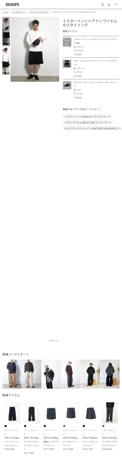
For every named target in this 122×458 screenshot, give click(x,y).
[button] (116, 4)
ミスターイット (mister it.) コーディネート (87, 116)
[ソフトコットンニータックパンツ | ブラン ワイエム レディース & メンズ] (12, 413)
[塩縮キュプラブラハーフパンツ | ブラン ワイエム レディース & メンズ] (51, 413)
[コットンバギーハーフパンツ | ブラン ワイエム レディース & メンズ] (90, 413)
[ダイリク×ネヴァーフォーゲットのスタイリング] (110, 374)
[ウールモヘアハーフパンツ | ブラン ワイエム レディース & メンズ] (71, 413)
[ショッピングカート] (109, 4)
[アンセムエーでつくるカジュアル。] (12, 374)
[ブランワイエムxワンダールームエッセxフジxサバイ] (31, 374)
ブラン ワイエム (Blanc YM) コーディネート (88, 122)
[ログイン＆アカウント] (102, 4)
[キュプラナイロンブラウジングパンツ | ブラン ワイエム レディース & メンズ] (32, 413)
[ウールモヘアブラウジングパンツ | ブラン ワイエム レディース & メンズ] (110, 413)
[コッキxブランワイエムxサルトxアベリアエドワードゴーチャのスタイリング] (51, 374)
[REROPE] (12, 4)
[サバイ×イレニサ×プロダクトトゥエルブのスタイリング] (90, 374)
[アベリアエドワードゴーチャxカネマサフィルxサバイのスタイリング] (70, 374)
